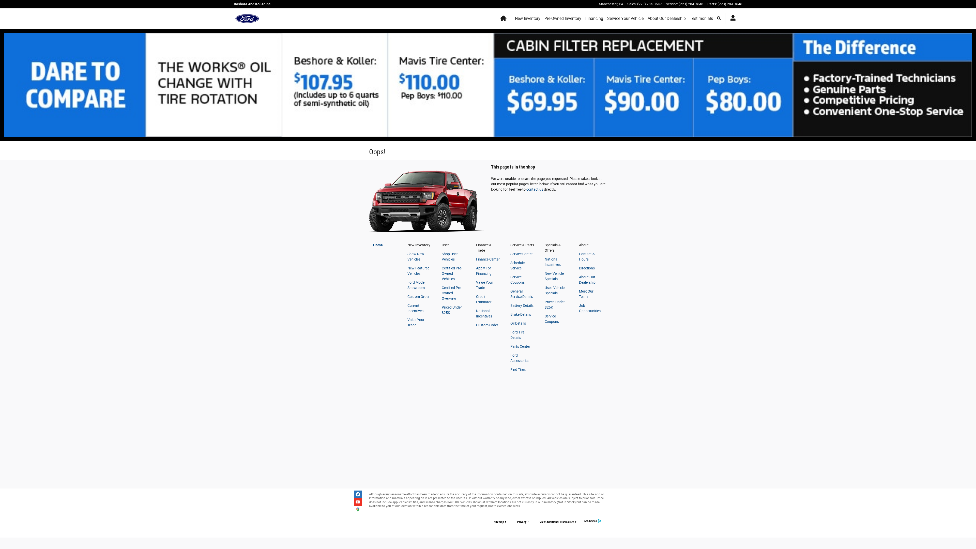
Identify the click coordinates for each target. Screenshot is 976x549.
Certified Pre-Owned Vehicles (452, 273)
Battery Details (521, 305)
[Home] (247, 18)
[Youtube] (358, 502)
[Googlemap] (358, 509)
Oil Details (518, 323)
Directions (587, 268)
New (527, 18)
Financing (594, 18)
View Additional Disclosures (557, 522)
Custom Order (418, 297)
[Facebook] (358, 494)
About (667, 18)
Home (378, 245)
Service (625, 18)
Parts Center (520, 346)
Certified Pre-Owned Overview (452, 293)
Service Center (521, 254)
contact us (534, 189)
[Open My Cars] (731, 18)
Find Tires (518, 370)
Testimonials (701, 18)
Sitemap (499, 522)
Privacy (521, 522)
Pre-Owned (562, 18)
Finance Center (488, 259)
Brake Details (520, 314)
